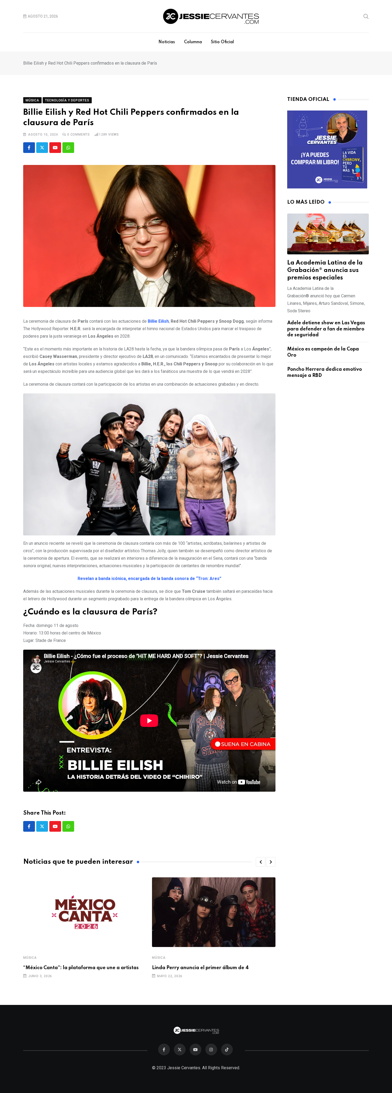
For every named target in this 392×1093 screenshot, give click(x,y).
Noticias (166, 42)
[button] (260, 862)
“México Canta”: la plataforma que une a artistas (81, 967)
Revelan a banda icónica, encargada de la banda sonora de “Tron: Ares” (149, 578)
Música (30, 958)
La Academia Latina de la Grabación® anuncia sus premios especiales (325, 270)
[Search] (366, 16)
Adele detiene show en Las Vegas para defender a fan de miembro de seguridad (326, 329)
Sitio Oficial (222, 42)
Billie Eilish (158, 321)
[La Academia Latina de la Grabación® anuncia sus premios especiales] (328, 234)
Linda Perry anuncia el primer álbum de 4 (200, 967)
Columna (193, 42)
